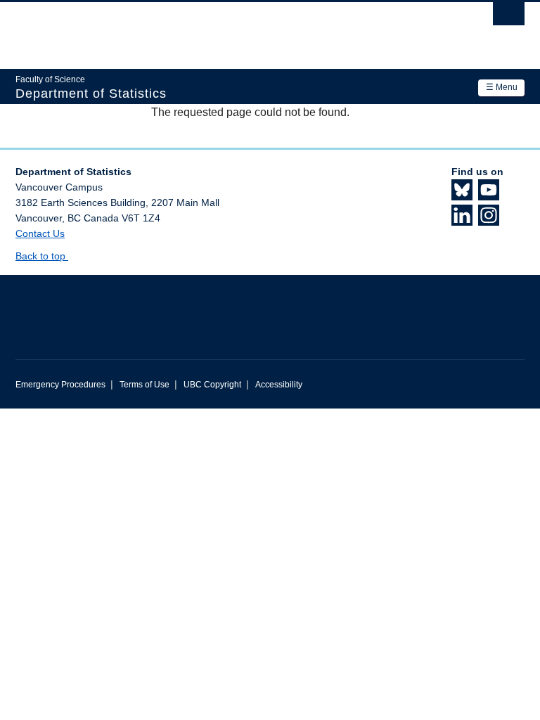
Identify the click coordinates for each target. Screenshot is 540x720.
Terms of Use (144, 385)
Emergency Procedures (60, 385)
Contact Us (40, 233)
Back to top (41, 256)
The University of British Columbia (231, 29)
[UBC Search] (509, 17)
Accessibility (278, 385)
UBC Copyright (212, 385)
